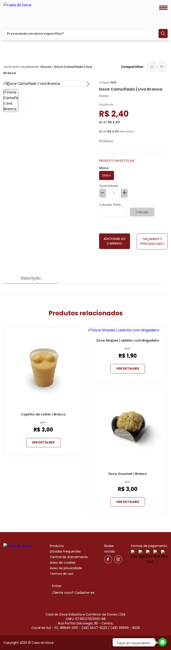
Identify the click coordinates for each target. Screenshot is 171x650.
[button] (88, 84)
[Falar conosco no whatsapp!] (162, 643)
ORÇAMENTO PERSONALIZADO (152, 241)
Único (106, 175)
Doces (46, 67)
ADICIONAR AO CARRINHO (115, 241)
